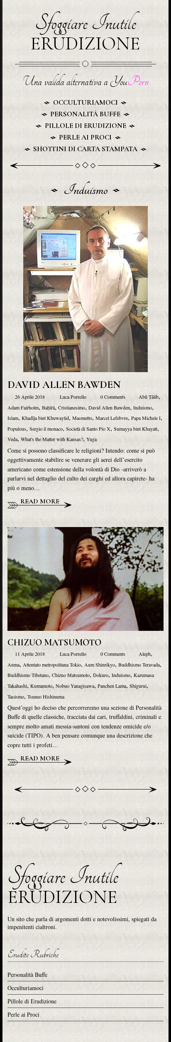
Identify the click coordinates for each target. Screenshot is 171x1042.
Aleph (145, 653)
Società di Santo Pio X (88, 428)
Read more (39, 501)
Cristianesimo (71, 407)
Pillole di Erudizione (85, 125)
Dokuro (100, 675)
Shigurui (138, 685)
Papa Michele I (146, 417)
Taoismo (15, 696)
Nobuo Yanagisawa (75, 685)
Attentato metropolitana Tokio (52, 664)
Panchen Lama (112, 685)
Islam (12, 417)
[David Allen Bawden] (85, 211)
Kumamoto (41, 685)
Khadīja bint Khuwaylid (45, 417)
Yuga (91, 439)
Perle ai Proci (85, 137)
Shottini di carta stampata (85, 149)
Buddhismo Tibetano (28, 675)
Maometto (82, 417)
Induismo (142, 407)
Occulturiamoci (85, 102)
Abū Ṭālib (149, 396)
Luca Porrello (74, 396)
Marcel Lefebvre (111, 417)
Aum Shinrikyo (99, 664)
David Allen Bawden (63, 384)
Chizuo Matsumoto (54, 642)
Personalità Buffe (85, 114)
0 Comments (112, 396)
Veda (12, 439)
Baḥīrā (48, 407)
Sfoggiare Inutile (85, 33)
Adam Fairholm (23, 407)
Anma (13, 664)
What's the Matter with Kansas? (52, 439)
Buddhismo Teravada (139, 664)
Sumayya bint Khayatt (135, 428)
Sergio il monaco (46, 428)
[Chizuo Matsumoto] (85, 532)
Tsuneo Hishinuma (45, 696)
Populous (16, 428)
